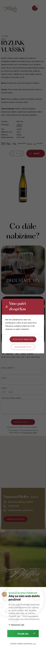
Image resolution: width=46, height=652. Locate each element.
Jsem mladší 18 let (23, 347)
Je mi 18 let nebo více (23, 339)
